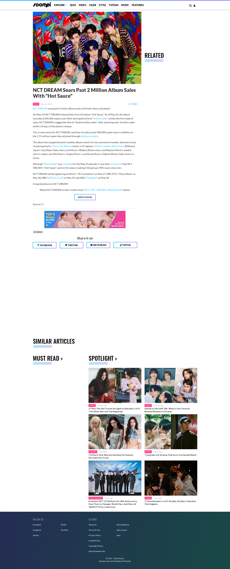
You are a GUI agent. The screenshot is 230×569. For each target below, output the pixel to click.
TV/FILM (113, 5)
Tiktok (126, 245)
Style (102, 5)
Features (138, 5)
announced (116, 163)
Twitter (72, 245)
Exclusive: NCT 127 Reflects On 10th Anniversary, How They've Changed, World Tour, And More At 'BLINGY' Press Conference (113, 504)
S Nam (134, 103)
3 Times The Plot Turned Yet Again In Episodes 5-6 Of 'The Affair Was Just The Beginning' (114, 410)
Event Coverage (96, 498)
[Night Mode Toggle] (194, 6)
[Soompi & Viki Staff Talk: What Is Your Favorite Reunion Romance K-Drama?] (171, 385)
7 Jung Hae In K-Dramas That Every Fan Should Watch (171, 455)
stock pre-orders (89, 136)
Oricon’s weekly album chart (109, 146)
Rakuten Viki (121, 561)
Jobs (118, 535)
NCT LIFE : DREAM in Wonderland (103, 189)
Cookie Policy (94, 540)
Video (82, 5)
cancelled (68, 163)
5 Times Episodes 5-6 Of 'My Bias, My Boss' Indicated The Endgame (170, 502)
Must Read (46, 358)
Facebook (45, 245)
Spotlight (101, 358)
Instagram (99, 245)
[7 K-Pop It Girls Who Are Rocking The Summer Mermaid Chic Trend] (115, 431)
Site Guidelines (123, 525)
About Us (93, 525)
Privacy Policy (95, 535)
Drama (92, 405)
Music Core (56, 177)
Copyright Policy (96, 546)
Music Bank (50, 163)
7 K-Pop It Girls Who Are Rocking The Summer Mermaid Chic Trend (111, 456)
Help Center (122, 530)
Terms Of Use (94, 530)
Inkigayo (91, 177)
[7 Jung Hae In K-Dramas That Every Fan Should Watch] (171, 431)
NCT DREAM (40, 108)
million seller (100, 118)
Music (125, 5)
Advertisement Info (97, 551)
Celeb (92, 5)
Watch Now (85, 197)
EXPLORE (59, 5)
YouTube (64, 530)
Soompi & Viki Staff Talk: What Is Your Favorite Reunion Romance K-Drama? (167, 410)
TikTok (63, 525)
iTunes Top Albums (62, 146)
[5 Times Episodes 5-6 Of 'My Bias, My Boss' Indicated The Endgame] (171, 478)
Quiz (73, 5)
